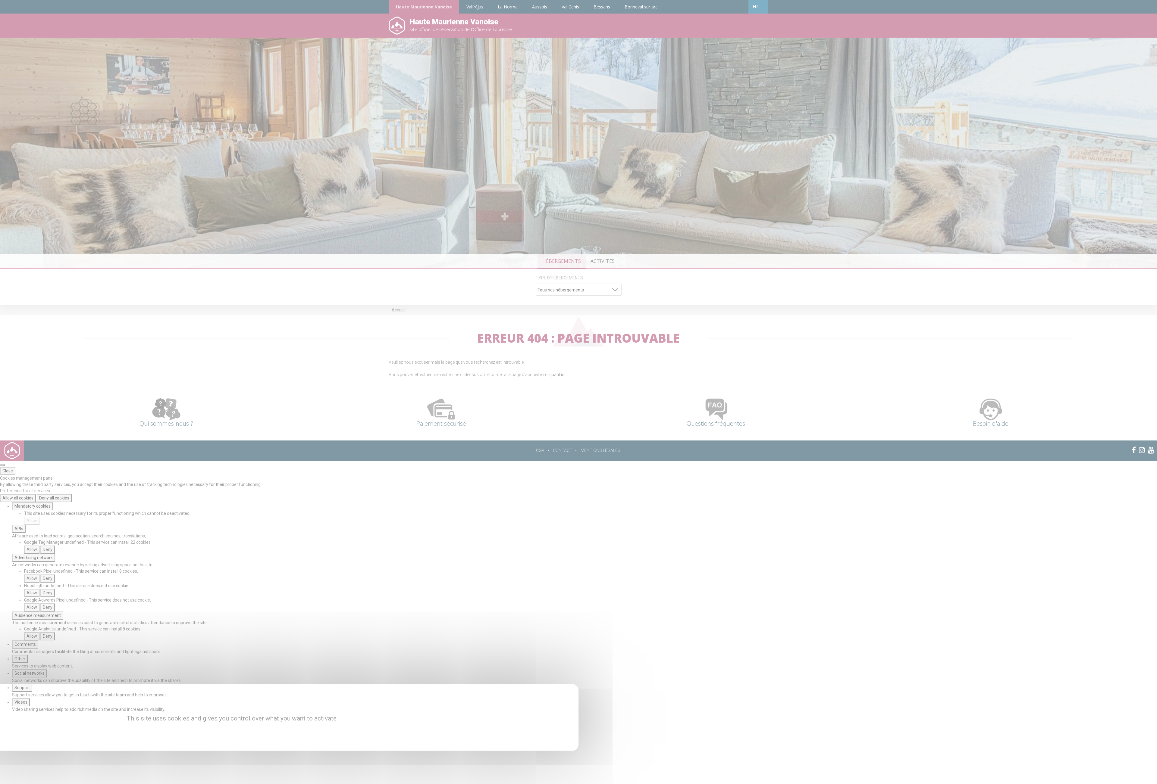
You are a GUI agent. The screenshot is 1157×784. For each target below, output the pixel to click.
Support (22, 687)
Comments (25, 644)
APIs (18, 528)
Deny (47, 549)
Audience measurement (37, 615)
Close (7, 470)
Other (19, 658)
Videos (20, 702)
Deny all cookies (54, 498)
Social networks (29, 673)
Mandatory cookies (32, 506)
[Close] (2, 465)
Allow (32, 520)
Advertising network (33, 557)
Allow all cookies (17, 498)
